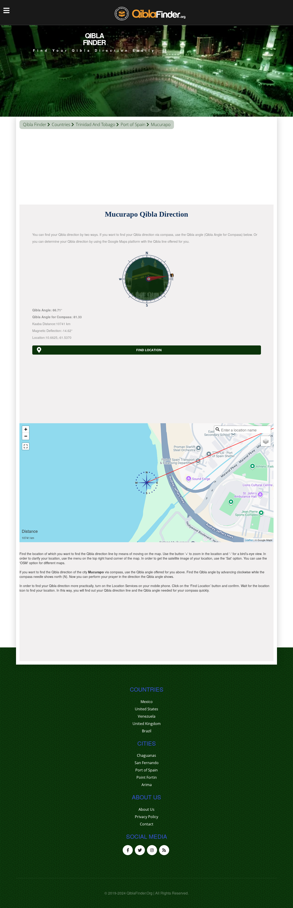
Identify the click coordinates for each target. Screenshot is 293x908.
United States (146, 708)
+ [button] (25, 429)
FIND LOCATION (149, 350)
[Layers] (266, 441)
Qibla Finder (34, 124)
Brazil (146, 730)
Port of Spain (133, 124)
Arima (146, 784)
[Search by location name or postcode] (217, 429)
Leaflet (249, 540)
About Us (146, 809)
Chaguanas (146, 755)
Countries (61, 124)
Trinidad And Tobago (95, 124)
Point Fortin (146, 777)
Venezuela (146, 716)
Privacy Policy (146, 816)
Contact (146, 824)
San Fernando (147, 762)
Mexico (147, 701)
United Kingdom (147, 723)
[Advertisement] (146, 168)
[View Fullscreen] (25, 446)
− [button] (25, 436)
